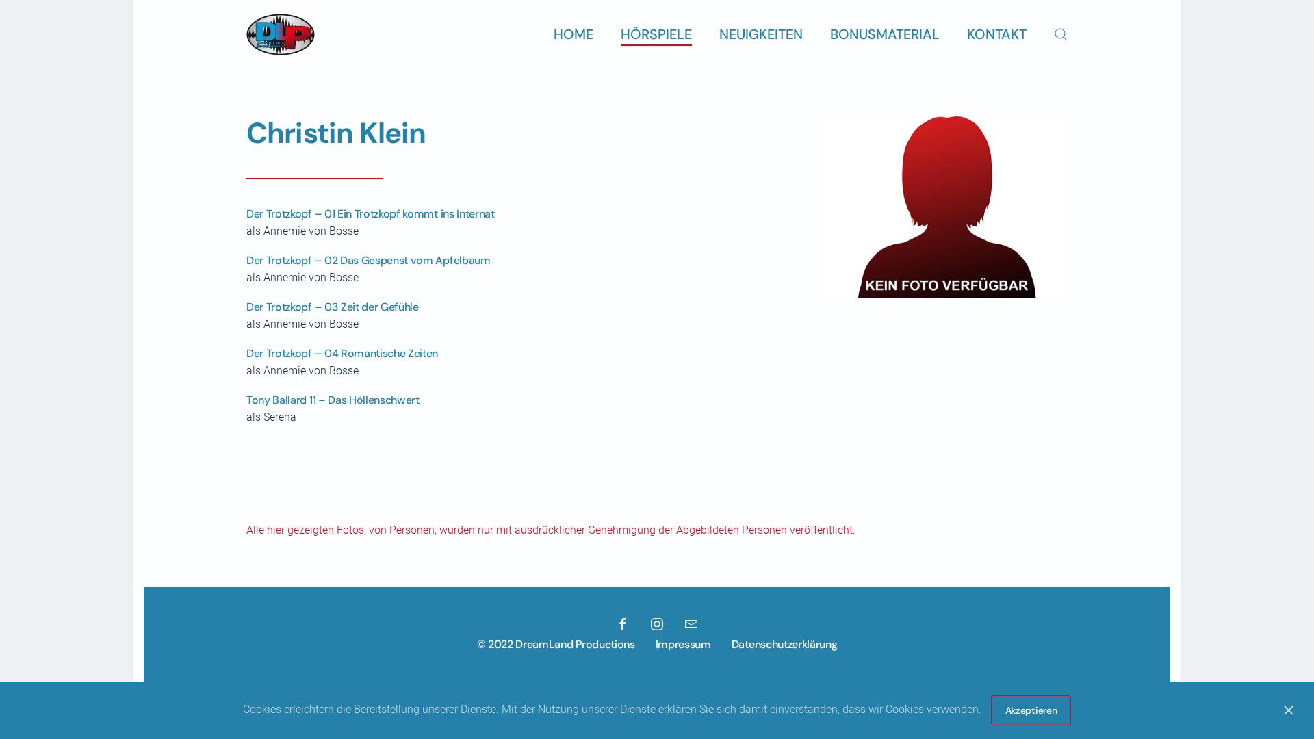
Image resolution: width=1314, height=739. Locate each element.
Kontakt (997, 34)
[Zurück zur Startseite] (280, 34)
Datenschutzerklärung (785, 644)
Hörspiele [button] (656, 34)
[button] (1061, 34)
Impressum (683, 644)
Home (573, 34)
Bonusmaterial (885, 34)
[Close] (1288, 710)
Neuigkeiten (761, 34)
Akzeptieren (1031, 710)
